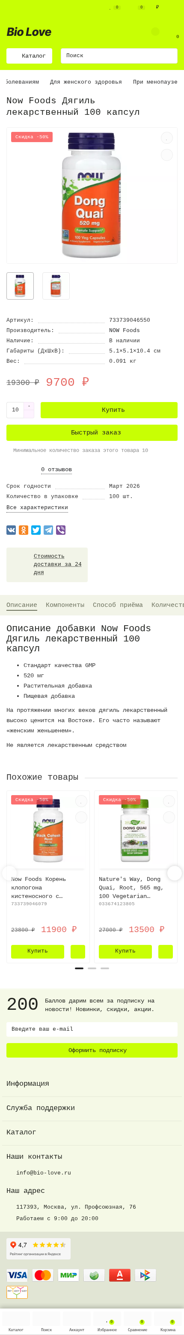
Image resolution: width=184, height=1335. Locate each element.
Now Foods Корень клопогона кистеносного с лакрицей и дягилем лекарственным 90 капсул (42, 888)
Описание (21, 605)
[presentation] (9, 873)
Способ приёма (118, 605)
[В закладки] (167, 138)
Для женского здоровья (86, 82)
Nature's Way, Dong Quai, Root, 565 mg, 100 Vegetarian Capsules (131, 888)
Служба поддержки (40, 1108)
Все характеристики (37, 507)
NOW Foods (124, 330)
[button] (79, 968)
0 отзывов (56, 469)
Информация (27, 1084)
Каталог (21, 1132)
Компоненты (65, 605)
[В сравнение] (167, 155)
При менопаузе (155, 82)
